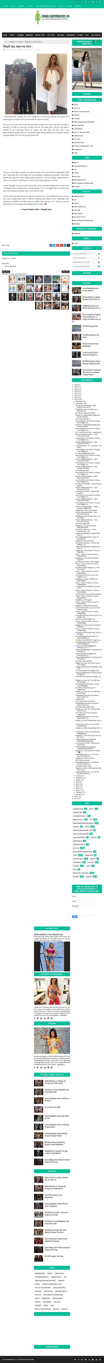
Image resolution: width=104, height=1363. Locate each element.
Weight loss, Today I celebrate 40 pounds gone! (87, 580)
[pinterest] (99, 2)
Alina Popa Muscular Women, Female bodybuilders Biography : (56, 1239)
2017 (76, 798)
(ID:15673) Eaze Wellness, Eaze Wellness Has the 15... (86, 406)
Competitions (78, 136)
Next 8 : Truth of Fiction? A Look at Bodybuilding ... (87, 612)
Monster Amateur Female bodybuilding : (90, 344)
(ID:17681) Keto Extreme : (84, 661)
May (77, 786)
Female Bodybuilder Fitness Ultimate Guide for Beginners (56, 1204)
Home (6, 6)
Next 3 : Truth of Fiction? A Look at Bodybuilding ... (87, 572)
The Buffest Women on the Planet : (91, 336)
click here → (64, 1015)
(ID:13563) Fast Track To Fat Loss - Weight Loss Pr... (87, 576)
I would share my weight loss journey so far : (88, 587)
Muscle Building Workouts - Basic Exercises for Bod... (87, 435)
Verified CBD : (80, 699)
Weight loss (40, 35)
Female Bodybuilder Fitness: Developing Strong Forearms (57, 1125)
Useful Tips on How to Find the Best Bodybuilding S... (87, 725)
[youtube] (96, 2)
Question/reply (79, 125)
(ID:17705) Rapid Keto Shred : (85, 707)
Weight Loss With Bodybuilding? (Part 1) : (89, 721)
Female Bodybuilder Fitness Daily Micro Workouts (57, 1099)
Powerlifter (78, 149)
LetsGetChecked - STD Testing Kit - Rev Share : (89, 446)
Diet (87, 35)
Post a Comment (10, 266)
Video (75, 153)
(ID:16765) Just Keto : (82, 470)
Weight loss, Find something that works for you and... (89, 769)
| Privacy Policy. (30, 1359)
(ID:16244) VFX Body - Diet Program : (88, 562)
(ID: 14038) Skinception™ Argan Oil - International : (87, 538)
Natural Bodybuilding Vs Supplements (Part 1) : (88, 534)
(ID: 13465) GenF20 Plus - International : (89, 432)
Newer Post (6, 272)
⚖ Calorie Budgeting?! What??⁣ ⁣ (85, 453)
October (79, 776)
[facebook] (78, 2)
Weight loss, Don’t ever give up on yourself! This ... (87, 410)
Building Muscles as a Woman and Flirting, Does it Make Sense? (55, 1082)
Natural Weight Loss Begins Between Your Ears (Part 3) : (91, 298)
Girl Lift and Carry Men (81, 132)
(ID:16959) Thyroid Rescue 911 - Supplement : (86, 688)
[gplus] (82, 2)
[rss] (89, 2)
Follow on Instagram (81, 266)
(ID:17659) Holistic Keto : (84, 766)
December (79, 401)
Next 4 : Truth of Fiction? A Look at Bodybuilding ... (87, 583)
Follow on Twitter (80, 253)
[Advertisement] (36, 153)
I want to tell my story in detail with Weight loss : (90, 353)
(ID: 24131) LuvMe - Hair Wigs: (54, 1256)
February (79, 792)
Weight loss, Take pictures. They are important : (87, 551)
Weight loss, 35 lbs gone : (84, 600)
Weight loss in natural (33, 49)
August (78, 780)
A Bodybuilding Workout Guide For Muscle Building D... (87, 637)
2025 (76, 387)
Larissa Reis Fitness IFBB (52, 1107)
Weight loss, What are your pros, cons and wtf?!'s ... (88, 517)
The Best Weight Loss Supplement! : (87, 671)
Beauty (76, 162)
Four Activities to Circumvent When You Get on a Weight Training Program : (92, 372)
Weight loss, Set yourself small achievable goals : (86, 526)
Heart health (78, 213)
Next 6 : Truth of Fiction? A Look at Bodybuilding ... (87, 597)
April (77, 788)
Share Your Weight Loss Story (46, 6)
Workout (78, 6)
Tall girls (95, 35)
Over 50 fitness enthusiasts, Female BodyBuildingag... (87, 685)
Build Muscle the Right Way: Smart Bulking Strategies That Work (56, 1231)
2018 (76, 796)
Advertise (21, 6)
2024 (76, 389)
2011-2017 (23, 1359)
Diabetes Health (9, 40)
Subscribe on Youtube (81, 262)
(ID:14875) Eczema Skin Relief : (86, 413)
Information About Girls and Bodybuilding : (53, 1196)
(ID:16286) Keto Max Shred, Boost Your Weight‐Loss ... (89, 616)
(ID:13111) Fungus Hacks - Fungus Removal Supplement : (87, 507)
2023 (76, 391)
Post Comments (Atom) (19, 274)
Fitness (80, 35)
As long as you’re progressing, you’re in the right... (88, 633)
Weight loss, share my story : (85, 758)
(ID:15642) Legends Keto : (91, 326)
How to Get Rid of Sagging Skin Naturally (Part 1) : (86, 647)
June (77, 784)
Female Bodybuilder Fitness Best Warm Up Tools (57, 1117)
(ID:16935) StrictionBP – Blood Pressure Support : (89, 484)
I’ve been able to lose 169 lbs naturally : (88, 594)
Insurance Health (80, 180)
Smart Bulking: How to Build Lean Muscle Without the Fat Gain (57, 1160)
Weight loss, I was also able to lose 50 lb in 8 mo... (88, 736)
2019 (76, 399)
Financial (77, 233)
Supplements (78, 129)
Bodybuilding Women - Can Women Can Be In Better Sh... (87, 755)
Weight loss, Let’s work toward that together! (87, 559)
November (79, 403)
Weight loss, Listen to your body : (87, 510)
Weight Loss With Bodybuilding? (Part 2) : (89, 729)
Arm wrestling (79, 142)
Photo (61, 6)
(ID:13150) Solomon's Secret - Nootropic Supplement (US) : (92, 362)
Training (20, 35)
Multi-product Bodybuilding (83, 183)
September (79, 778)
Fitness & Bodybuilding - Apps (83, 146)
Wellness (60, 35)
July (77, 782)
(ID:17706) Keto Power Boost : (86, 701)
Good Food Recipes (80, 206)
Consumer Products (80, 166)
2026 (76, 385)
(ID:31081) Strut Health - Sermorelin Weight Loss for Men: (56, 1213)
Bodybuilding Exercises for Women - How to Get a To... (87, 696)
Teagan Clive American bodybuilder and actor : (88, 667)
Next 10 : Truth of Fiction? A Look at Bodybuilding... (87, 629)
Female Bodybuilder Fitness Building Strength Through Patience (56, 1134)
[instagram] (85, 2)
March (78, 790)
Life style (69, 6)
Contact (30, 6)
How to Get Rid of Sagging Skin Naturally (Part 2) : (86, 654)
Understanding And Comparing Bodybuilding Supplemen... (86, 740)
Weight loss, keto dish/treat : (85, 541)
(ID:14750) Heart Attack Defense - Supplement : (87, 713)
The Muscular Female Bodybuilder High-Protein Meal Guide (57, 1090)
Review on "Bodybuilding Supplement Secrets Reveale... (88, 416)
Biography (71, 35)
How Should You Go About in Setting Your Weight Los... (88, 422)
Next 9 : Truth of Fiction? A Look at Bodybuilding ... (87, 622)
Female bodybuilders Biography (84, 122)
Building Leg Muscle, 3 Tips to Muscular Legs (48, 934)
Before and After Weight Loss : (86, 619)
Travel (76, 243)
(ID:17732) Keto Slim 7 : (83, 419)
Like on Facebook (79, 258)
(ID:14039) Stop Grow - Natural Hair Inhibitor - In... (87, 544)
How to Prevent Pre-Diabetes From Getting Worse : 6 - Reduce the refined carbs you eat (86, 318)
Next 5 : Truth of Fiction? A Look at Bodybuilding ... (87, 591)
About (13, 6)
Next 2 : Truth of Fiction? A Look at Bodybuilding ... (87, 564)
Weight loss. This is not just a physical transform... (88, 626)
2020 (76, 397)
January (78, 794)
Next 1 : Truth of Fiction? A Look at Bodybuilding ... (87, 555)
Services (92, 859)
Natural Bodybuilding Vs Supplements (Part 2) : (88, 547)
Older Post (65, 272)
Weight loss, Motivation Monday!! (87, 606)
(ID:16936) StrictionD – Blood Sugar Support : (87, 492)
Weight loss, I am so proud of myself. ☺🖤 (88, 751)
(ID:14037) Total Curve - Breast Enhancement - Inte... (86, 530)
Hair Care (77, 176)
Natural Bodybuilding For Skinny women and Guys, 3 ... (89, 650)
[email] (92, 2)
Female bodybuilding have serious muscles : (91, 289)
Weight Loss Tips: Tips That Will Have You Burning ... (88, 681)
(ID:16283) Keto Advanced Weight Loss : (88, 677)
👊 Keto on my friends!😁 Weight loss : (88, 640)
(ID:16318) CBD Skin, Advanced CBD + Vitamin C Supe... (88, 608)
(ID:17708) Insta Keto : (83, 760)
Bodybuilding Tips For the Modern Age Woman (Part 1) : (92, 307)
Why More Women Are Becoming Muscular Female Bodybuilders (55, 1143)
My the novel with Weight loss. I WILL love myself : (88, 568)
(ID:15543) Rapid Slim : (83, 524)
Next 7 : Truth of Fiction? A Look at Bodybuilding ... (87, 603)
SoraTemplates (10, 1359)
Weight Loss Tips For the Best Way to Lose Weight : (88, 664)
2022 (76, 393)
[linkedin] (45, 1018)
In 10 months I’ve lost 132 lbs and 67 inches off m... (88, 744)
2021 (76, 395)
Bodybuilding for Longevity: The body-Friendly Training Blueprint (56, 1152)
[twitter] (75, 2)
